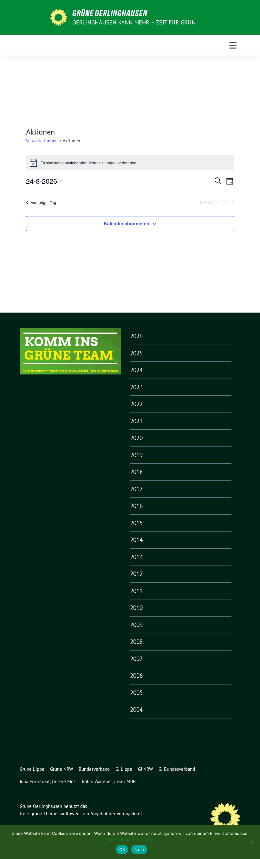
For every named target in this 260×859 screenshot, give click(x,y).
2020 (136, 438)
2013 (136, 557)
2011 (136, 591)
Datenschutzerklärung (130, 839)
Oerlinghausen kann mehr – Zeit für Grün (134, 22)
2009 (136, 625)
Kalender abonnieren (126, 223)
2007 (136, 659)
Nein (139, 849)
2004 (136, 709)
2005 (136, 693)
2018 (136, 472)
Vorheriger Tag (43, 202)
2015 (136, 523)
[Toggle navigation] (232, 45)
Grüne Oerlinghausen (109, 13)
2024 (136, 370)
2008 (136, 641)
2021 (136, 421)
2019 (136, 455)
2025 (136, 353)
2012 (136, 574)
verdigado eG (130, 813)
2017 (136, 489)
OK (122, 849)
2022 (136, 404)
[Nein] (252, 842)
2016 (136, 506)
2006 (136, 675)
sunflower (69, 813)
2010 (136, 607)
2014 (136, 540)
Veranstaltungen (42, 140)
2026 (136, 336)
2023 (136, 387)
